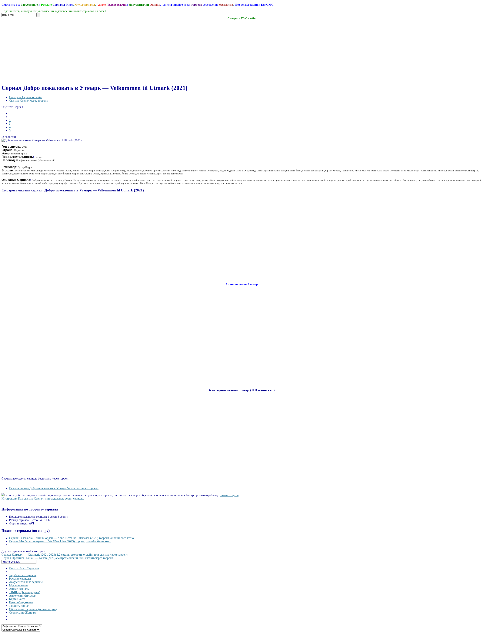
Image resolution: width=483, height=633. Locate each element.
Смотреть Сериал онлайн (25, 97)
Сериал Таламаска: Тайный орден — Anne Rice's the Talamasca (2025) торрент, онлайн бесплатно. (72, 538)
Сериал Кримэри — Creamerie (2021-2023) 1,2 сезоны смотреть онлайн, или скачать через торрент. (65, 554)
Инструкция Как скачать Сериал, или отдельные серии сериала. (43, 498)
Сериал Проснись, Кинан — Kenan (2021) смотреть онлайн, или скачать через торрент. (58, 558)
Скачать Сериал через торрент (28, 100)
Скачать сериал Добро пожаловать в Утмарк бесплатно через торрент (53, 488)
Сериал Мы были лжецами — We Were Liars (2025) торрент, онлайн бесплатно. (60, 541)
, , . (138, 4)
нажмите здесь (229, 495)
